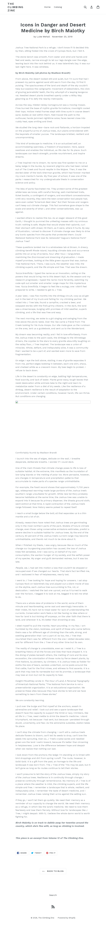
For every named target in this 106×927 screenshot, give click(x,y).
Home (47, 7)
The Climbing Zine (15, 7)
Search (53, 895)
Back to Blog (55, 871)
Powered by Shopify (66, 918)
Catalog (58, 7)
